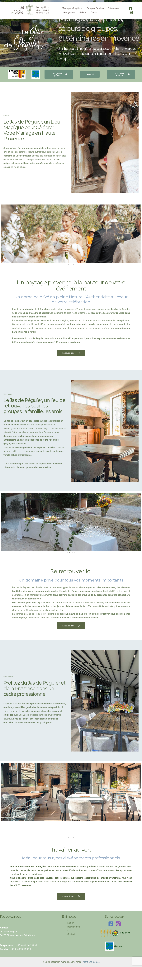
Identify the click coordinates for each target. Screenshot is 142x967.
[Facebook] (130, 8)
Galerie (82, 12)
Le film (70, 923)
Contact (94, 12)
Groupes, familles (95, 8)
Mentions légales (91, 962)
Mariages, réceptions (72, 8)
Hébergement (68, 12)
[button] (4, 233)
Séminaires (113, 8)
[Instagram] (131, 12)
